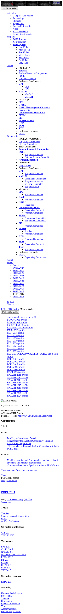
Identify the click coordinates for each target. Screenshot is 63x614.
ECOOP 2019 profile (17, 322)
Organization (13, 136)
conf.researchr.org (15, 499)
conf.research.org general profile (22, 317)
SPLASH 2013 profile (17, 380)
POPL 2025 (18, 273)
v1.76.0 (28, 499)
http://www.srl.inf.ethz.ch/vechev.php (34, 416)
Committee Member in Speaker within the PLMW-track (33, 465)
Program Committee (34, 154)
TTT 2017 (6, 570)
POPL (22, 76)
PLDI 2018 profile (15, 338)
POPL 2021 (18, 283)
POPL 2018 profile (16, 361)
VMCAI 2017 (7, 535)
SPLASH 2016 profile (17, 388)
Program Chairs (32, 186)
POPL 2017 (6, 309)
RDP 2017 (6, 565)
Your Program (19, 42)
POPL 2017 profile (10, 312)
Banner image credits (22, 34)
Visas (15, 29)
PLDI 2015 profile (15, 333)
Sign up (10, 304)
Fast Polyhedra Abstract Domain (22, 438)
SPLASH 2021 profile (17, 393)
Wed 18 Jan (24, 55)
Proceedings (18, 18)
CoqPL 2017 (7, 549)
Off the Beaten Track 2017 (13, 554)
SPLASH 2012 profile (17, 377)
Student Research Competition (33, 73)
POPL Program (20, 39)
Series (15, 265)
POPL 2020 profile (16, 367)
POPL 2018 (18, 291)
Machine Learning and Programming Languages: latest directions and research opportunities (32, 461)
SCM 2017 (6, 567)
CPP (27, 86)
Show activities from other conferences (19, 470)
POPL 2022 (18, 281)
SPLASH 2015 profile (17, 385)
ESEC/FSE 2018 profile (18, 325)
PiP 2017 (5, 560)
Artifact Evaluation (27, 78)
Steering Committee (28, 144)
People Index (25, 165)
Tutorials (23, 70)
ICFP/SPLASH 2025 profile (20, 327)
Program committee (34, 181)
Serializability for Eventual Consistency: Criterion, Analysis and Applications (30, 442)
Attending (11, 13)
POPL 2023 (18, 278)
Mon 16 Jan (24, 49)
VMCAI (29, 94)
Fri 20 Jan (23, 60)
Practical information (22, 26)
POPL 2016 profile (16, 359)
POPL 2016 (18, 296)
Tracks (10, 65)
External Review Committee (38, 157)
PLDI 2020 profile (15, 343)
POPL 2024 (18, 275)
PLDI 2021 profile (15, 346)
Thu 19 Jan (24, 57)
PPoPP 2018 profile (16, 372)
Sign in (10, 301)
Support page (6, 502)
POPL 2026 (18, 270)
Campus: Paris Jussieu (23, 15)
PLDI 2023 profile (15, 348)
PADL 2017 (6, 582)
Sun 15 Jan (24, 47)
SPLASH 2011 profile (17, 375)
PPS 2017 (5, 546)
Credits (56, 2)
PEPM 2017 (7, 557)
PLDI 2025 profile (15, 351)
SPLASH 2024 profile (17, 395)
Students (17, 21)
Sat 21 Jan (23, 63)
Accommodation (20, 31)
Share (3, 475)
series (16, 309)
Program (11, 36)
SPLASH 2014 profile (17, 382)
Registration (18, 23)
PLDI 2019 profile (15, 340)
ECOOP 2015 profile (17, 319)
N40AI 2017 (7, 552)
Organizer (29, 205)
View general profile (9, 480)
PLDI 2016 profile (15, 335)
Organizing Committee (29, 141)
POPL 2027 (18, 268)
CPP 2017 (6, 532)
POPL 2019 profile (16, 364)
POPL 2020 (18, 286)
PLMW (4, 562)
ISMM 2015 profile (16, 330)
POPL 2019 (18, 288)
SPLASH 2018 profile (17, 390)
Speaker (28, 231)
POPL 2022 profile (16, 369)
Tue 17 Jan (24, 52)
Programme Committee (35, 218)
